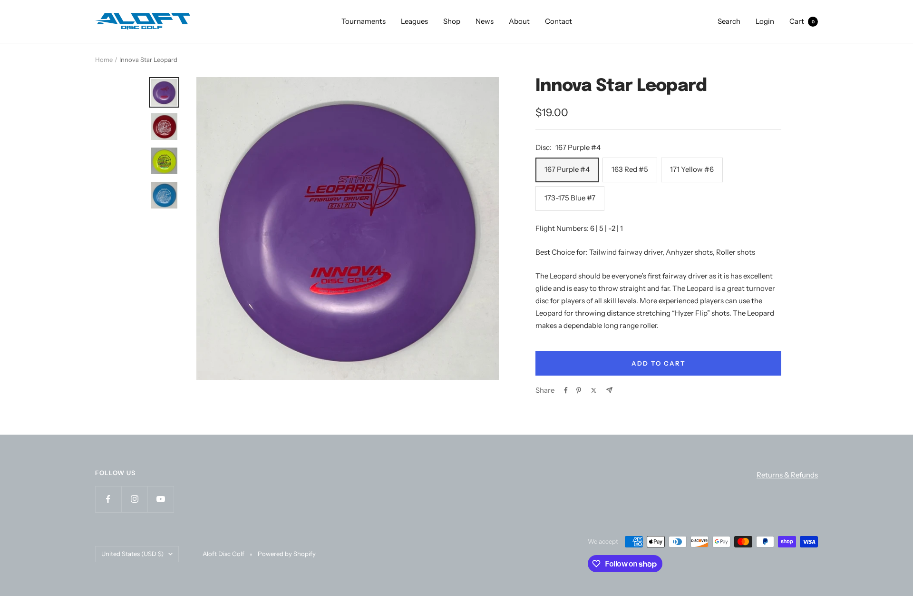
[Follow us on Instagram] (134, 499)
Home (104, 59)
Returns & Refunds (787, 474)
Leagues (414, 21)
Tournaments (363, 21)
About (519, 21)
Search (729, 21)
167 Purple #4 (567, 169)
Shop (451, 21)
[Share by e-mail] (609, 390)
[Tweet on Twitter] (594, 390)
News (485, 21)
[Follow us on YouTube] (160, 499)
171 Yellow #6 (692, 169)
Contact (558, 21)
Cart (802, 21)
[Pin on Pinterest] (578, 390)
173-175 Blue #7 (569, 197)
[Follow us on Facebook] (108, 499)
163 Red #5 (630, 169)
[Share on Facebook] (566, 390)
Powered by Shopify (287, 553)
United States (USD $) (132, 553)
